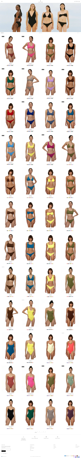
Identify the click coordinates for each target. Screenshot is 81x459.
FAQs (30, 449)
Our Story (55, 446)
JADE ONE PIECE (50, 327)
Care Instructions (31, 450)
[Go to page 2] (45, 431)
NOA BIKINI (10, 63)
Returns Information (32, 448)
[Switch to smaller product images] (2, 33)
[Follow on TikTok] (6, 453)
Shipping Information (32, 447)
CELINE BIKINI (70, 228)
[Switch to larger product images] (1, 33)
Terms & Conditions (77, 446)
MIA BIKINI (70, 162)
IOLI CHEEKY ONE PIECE (50, 360)
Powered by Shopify (38, 456)
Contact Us (31, 446)
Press (54, 448)
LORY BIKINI (70, 195)
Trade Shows (55, 447)
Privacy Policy (77, 447)
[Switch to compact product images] (3, 33)
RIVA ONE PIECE (70, 294)
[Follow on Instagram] (3, 453)
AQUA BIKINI (70, 261)
